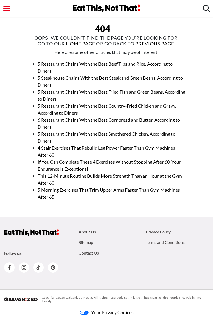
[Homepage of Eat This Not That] (31, 232)
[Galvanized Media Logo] (21, 299)
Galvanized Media (79, 297)
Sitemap (86, 242)
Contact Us (89, 252)
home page (80, 43)
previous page (154, 43)
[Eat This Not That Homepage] (106, 8)
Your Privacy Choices (112, 312)
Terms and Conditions (165, 242)
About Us (87, 231)
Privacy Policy (158, 231)
